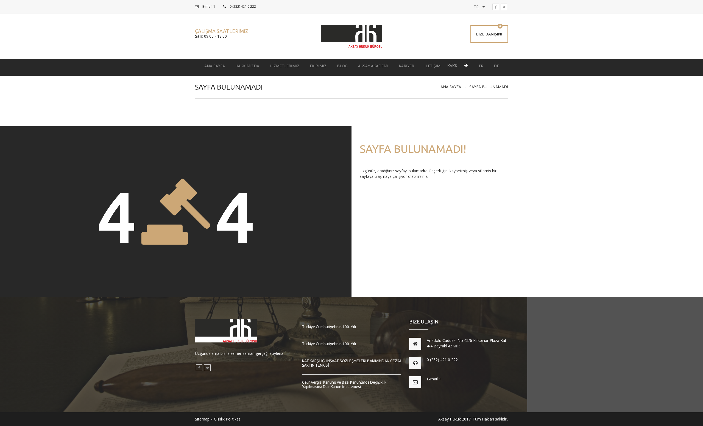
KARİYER (406, 65)
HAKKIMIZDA (247, 65)
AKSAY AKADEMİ (373, 65)
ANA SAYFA (214, 65)
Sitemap (202, 419)
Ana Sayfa (450, 86)
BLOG (342, 65)
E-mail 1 (434, 378)
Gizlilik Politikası (227, 419)
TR (480, 65)
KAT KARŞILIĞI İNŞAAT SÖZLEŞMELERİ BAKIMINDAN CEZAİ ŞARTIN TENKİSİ (351, 363)
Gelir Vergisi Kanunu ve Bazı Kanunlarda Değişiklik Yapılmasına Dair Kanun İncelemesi (344, 384)
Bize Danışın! (489, 34)
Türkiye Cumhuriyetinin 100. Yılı (329, 327)
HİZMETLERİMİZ (284, 65)
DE (496, 65)
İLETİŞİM (432, 65)
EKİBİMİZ (318, 65)
